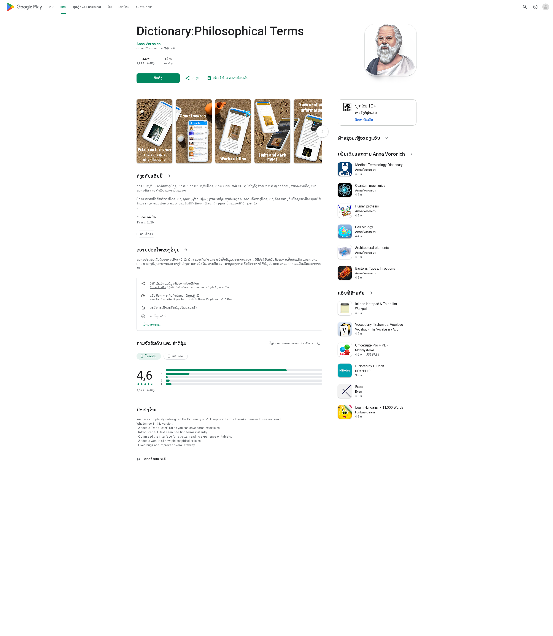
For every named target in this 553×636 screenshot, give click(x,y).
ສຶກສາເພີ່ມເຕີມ (158, 287)
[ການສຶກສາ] (146, 234)
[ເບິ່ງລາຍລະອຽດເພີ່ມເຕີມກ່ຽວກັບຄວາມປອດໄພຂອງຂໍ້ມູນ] (152, 324)
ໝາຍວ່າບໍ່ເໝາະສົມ (152, 459)
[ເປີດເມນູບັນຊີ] (545, 7)
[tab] (51, 7)
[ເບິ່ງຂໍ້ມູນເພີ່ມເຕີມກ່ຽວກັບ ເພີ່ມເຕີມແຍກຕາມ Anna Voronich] (411, 154)
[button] (154, 131)
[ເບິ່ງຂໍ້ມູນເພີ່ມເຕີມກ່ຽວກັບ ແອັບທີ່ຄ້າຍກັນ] (370, 293)
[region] (223, 61)
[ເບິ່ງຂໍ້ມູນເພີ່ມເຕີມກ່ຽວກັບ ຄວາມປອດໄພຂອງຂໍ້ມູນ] (186, 250)
